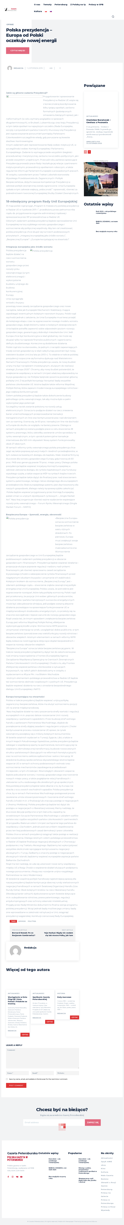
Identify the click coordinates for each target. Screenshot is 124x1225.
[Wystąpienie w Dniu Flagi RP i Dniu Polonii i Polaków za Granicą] (18, 983)
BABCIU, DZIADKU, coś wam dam (107, 222)
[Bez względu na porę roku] (89, 234)
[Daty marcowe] (67, 983)
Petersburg (106, 1189)
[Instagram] (13, 1176)
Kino (103, 1168)
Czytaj (25, 1035)
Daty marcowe (64, 997)
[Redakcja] (10, 68)
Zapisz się (93, 1122)
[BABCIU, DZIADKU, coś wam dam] (89, 224)
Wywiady (105, 1210)
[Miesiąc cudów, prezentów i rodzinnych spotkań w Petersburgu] (72, 1170)
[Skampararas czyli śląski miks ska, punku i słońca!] (72, 1180)
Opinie (10, 25)
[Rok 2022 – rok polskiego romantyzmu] (89, 214)
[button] (113, 16)
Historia (61, 993)
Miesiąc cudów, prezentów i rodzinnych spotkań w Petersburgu (88, 1170)
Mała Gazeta (107, 1175)
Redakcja (18, 68)
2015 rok (22, 921)
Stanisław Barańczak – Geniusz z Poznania (98, 121)
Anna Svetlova (93, 142)
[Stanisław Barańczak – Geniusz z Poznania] (101, 101)
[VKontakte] (17, 1176)
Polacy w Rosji (108, 1207)
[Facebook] (8, 1176)
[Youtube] (21, 1176)
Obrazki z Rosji (108, 1182)
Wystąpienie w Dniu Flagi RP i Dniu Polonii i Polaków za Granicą (17, 1000)
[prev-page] (85, 152)
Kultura (104, 1172)
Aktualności (13, 993)
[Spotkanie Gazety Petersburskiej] (42, 983)
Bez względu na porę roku (106, 231)
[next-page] (89, 152)
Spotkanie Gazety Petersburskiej (41, 998)
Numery (104, 1179)
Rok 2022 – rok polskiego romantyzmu (106, 212)
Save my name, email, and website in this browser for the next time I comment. (38, 1079)
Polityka (32, 921)
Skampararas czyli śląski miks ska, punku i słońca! (87, 1180)
